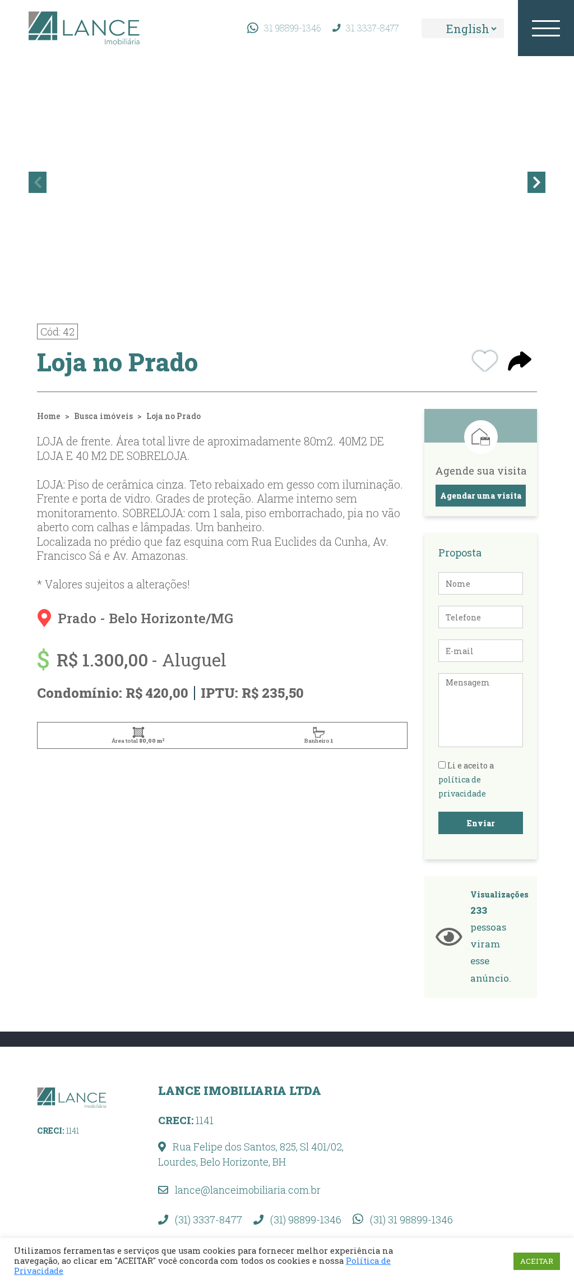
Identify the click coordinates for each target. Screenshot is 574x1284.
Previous (38, 182)
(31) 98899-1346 (304, 1219)
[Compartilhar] (519, 362)
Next (536, 182)
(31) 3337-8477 (207, 1219)
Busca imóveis (103, 416)
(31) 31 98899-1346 (410, 1219)
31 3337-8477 (372, 28)
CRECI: (58, 1130)
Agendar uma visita (480, 495)
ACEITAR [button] (536, 1261)
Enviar (481, 823)
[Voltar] (549, 1222)
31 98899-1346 (292, 28)
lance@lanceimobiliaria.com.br (247, 1189)
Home (49, 416)
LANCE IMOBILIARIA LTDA (239, 1090)
